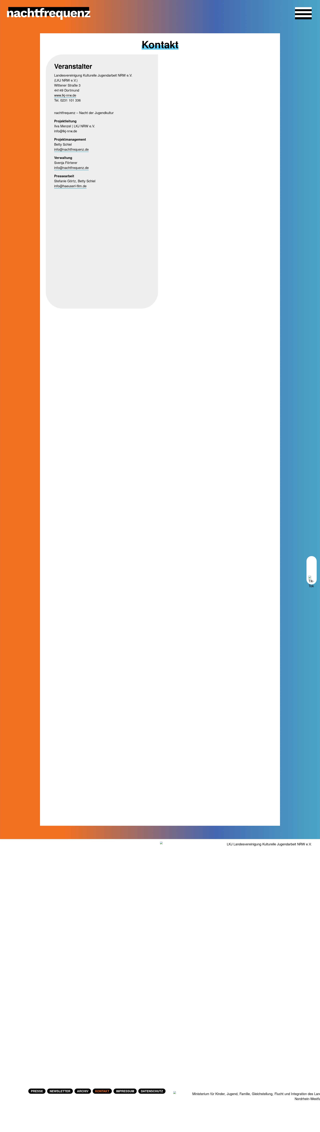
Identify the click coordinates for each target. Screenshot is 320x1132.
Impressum (125, 1091)
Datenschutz (152, 1091)
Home (17, 1091)
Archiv (82, 1091)
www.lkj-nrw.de (65, 95)
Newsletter (60, 1091)
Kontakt (102, 1091)
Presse (37, 1091)
